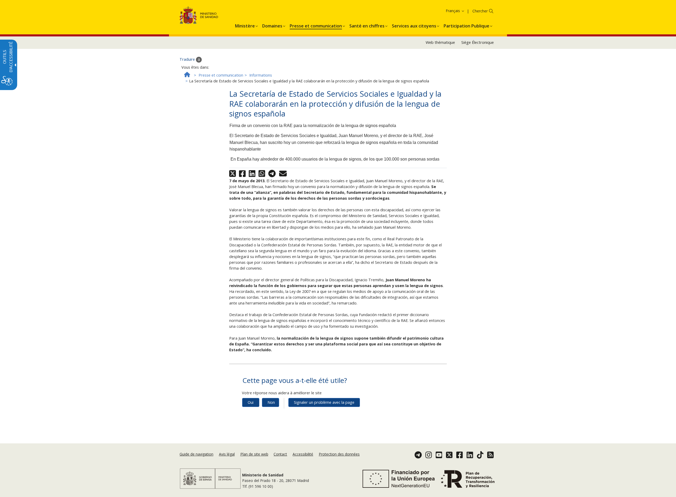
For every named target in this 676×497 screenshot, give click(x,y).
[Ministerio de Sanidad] (199, 16)
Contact (280, 454)
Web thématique (440, 42)
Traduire (188, 59)
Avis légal (227, 454)
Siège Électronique (477, 42)
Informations (260, 75)
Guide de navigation (196, 454)
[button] (446, 10)
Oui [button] (250, 402)
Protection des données (339, 454)
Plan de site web (254, 454)
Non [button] (271, 402)
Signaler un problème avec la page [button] (324, 402)
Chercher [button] (480, 10)
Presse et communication (221, 75)
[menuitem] (245, 25)
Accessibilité (303, 454)
